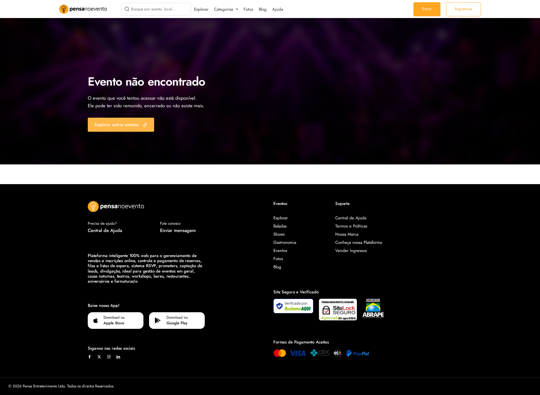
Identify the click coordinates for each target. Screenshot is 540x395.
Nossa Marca (346, 234)
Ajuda (277, 9)
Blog (263, 9)
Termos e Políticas (351, 226)
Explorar (201, 9)
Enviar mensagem (178, 230)
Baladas (280, 226)
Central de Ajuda (105, 230)
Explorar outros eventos (117, 125)
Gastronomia (284, 242)
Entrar (427, 9)
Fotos (248, 9)
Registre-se (463, 9)
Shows (279, 234)
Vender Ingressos (351, 250)
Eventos (280, 250)
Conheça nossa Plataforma (358, 242)
